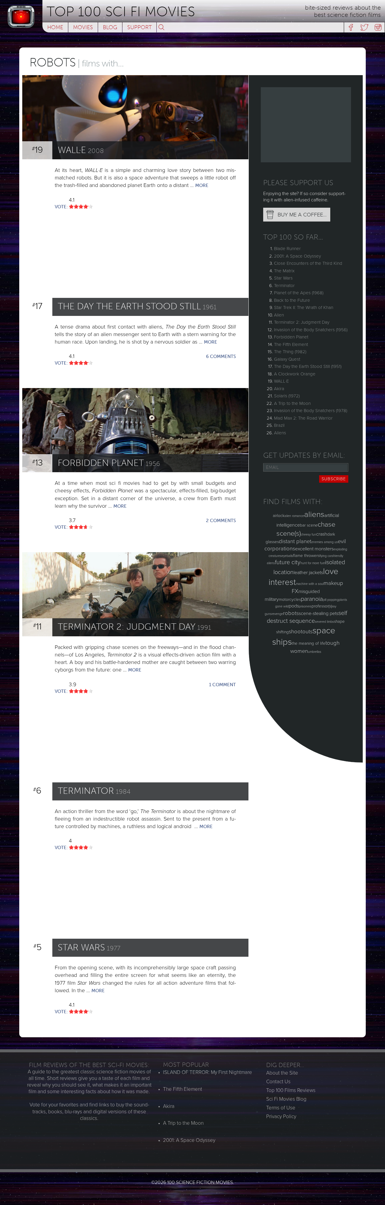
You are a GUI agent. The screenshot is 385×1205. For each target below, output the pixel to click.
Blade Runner (287, 248)
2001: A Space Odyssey (297, 256)
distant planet (295, 541)
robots (291, 613)
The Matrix (284, 271)
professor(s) (322, 606)
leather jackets (308, 573)
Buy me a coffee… (302, 214)
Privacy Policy (281, 1116)
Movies (83, 27)
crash (321, 534)
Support (139, 27)
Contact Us (278, 1081)
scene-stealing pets (318, 613)
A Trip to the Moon (292, 403)
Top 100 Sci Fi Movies (121, 11)
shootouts (301, 631)
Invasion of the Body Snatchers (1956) (310, 329)
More (201, 185)
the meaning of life (308, 643)
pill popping (331, 600)
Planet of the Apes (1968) (298, 292)
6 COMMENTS (221, 356)
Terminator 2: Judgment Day (301, 322)
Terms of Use (280, 1108)
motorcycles (290, 599)
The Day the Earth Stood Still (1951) (307, 366)
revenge (277, 614)
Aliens (280, 433)
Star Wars (283, 278)
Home (55, 27)
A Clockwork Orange (295, 374)
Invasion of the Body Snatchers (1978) (310, 410)
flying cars (326, 556)
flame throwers (306, 555)
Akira (279, 388)
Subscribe (334, 479)
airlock (279, 515)
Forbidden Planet (291, 337)
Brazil (279, 425)
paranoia (312, 599)
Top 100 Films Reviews (291, 1090)
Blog (110, 27)
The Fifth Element (291, 344)
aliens (314, 514)
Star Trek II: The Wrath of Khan (303, 307)
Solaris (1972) (287, 396)
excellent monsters (314, 549)
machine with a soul (310, 584)
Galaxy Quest (287, 359)
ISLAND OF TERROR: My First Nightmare (207, 1072)
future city (287, 562)
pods (294, 606)
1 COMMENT (222, 684)
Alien (279, 315)
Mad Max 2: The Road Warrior (303, 418)
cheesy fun (308, 535)
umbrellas (314, 652)
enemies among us (324, 542)
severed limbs (324, 622)
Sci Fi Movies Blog (286, 1099)
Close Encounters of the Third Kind (308, 263)
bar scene (309, 525)
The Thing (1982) (290, 351)
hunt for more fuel (312, 563)
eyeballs (287, 556)
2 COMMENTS (221, 520)
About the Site (282, 1073)
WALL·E (281, 381)
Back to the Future (292, 300)
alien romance (294, 516)
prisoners (305, 606)
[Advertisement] (306, 124)
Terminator (284, 285)
